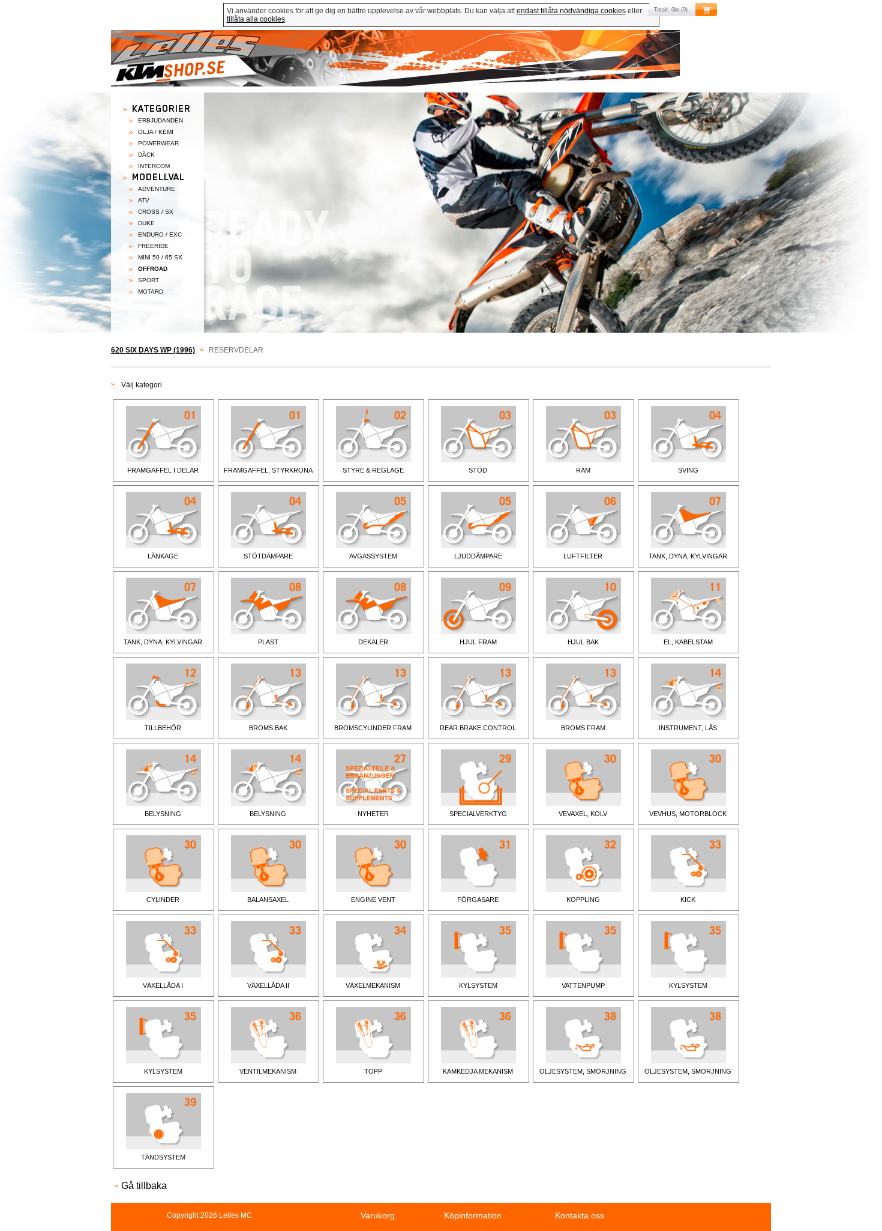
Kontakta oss (579, 1215)
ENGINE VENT (373, 899)
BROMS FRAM (583, 727)
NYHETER (373, 813)
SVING (688, 470)
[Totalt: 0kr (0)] (441, 61)
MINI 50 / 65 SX (160, 257)
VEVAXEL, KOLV (583, 813)
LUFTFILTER (582, 556)
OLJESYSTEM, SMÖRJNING (582, 1071)
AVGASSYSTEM (373, 556)
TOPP (373, 1071)
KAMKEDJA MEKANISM (478, 1071)
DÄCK (146, 154)
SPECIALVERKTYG (478, 813)
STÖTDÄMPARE (268, 556)
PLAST (268, 642)
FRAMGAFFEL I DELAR (163, 470)
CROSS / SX (155, 211)
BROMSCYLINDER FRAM (373, 727)
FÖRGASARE (478, 899)
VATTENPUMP (583, 985)
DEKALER (373, 642)
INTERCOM (154, 166)
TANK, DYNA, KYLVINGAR (688, 556)
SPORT (148, 280)
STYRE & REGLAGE (373, 470)
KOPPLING (583, 899)
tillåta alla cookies (256, 19)
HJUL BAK (583, 642)
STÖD (478, 470)
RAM (583, 470)
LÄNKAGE (163, 556)
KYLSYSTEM (478, 985)
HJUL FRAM (478, 642)
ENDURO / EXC (160, 234)
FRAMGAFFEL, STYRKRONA (268, 470)
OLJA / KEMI (155, 132)
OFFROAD (152, 268)
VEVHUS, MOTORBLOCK (688, 813)
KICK (687, 899)
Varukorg (378, 1215)
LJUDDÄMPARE (478, 556)
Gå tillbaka (144, 1186)
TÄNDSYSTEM (163, 1157)
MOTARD (150, 291)
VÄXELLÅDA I (163, 985)
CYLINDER (162, 899)
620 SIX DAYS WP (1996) (153, 350)
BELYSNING (163, 813)
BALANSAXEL (268, 899)
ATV (143, 200)
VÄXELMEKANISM (373, 985)
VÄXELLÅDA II (268, 985)
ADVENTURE (156, 189)
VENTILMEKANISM (267, 1071)
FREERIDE (153, 246)
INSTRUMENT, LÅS (688, 727)
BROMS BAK (268, 727)
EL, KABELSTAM (688, 642)
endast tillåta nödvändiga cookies (571, 11)
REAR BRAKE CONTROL (478, 727)
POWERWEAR (158, 143)
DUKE (146, 223)
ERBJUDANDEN (160, 120)
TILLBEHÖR (163, 727)
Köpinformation (473, 1215)
